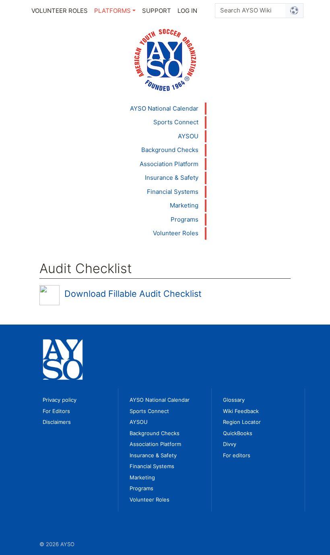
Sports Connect (175, 122)
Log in (187, 10)
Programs (184, 219)
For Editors (56, 411)
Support (156, 10)
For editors (236, 455)
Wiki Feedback (241, 411)
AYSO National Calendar (164, 108)
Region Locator (242, 422)
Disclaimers (57, 422)
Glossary (234, 400)
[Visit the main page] (165, 59)
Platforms (112, 10)
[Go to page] (294, 10)
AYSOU (188, 136)
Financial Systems (172, 191)
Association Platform (169, 164)
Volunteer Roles (59, 10)
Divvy (229, 444)
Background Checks (169, 150)
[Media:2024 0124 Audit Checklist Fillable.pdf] (49, 294)
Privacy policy (59, 400)
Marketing (184, 205)
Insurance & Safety (171, 177)
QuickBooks (237, 433)
